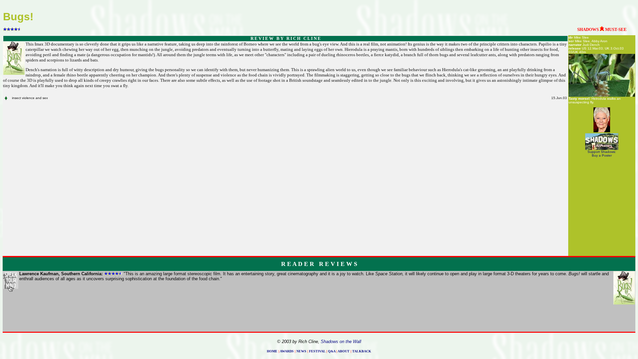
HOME (272, 351)
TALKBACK (361, 351)
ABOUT (344, 351)
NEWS (301, 351)
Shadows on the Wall (341, 341)
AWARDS (287, 351)
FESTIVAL (317, 351)
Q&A (331, 351)
